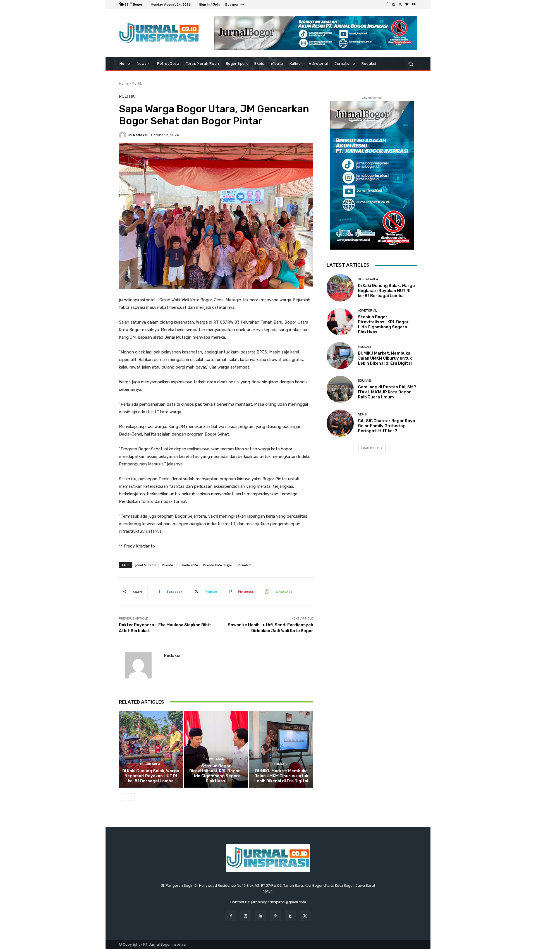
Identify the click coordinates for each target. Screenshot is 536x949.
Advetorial (215, 759)
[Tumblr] (290, 915)
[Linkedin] (260, 915)
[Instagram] (393, 4)
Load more (370, 447)
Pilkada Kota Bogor (217, 565)
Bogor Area (150, 764)
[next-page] (131, 796)
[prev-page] (122, 796)
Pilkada (167, 565)
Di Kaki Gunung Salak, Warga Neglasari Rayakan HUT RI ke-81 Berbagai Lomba (150, 775)
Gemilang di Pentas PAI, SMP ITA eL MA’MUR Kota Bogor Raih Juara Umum (387, 392)
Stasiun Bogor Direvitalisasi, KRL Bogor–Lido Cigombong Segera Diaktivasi (216, 773)
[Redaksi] (123, 135)
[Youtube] (413, 4)
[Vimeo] (407, 4)
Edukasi (281, 764)
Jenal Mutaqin (145, 565)
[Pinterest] (275, 915)
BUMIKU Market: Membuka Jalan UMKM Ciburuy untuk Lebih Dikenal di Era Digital (281, 775)
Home (124, 83)
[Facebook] (387, 4)
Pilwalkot (245, 565)
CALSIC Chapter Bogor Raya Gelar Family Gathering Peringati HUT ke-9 (386, 425)
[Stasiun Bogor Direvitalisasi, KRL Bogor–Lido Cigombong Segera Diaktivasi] (216, 749)
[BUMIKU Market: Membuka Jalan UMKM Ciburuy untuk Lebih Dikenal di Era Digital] (281, 749)
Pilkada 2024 (188, 565)
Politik (137, 83)
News (362, 414)
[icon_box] (235, 5)
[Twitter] (400, 4)
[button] (410, 63)
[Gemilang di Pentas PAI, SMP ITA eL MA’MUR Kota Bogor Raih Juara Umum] (340, 389)
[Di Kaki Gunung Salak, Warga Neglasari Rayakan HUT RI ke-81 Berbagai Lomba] (151, 749)
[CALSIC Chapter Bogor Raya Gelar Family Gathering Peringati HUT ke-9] (340, 423)
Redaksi (140, 135)
